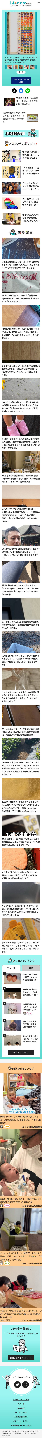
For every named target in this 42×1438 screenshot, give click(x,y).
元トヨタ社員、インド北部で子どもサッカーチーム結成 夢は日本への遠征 (31, 189)
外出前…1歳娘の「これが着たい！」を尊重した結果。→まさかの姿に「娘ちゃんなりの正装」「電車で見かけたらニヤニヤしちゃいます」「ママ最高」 (21, 443)
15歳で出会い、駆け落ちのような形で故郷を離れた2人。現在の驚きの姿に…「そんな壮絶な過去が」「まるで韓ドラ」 (21, 841)
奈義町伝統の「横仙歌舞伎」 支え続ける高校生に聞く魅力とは (27, 100)
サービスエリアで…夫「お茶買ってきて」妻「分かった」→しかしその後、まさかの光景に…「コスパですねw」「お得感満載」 (20, 731)
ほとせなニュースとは (21, 1399)
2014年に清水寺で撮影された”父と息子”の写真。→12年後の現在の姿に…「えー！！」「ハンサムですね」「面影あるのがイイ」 (21, 553)
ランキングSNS (21, 1412)
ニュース (11, 968)
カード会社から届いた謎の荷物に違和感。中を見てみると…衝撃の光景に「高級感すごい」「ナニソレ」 (21, 624)
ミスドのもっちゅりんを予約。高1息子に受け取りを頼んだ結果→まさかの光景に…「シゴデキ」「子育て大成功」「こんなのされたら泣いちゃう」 (21, 697)
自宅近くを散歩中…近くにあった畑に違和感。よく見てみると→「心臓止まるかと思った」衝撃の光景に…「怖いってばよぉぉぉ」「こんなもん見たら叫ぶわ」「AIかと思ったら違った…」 (21, 768)
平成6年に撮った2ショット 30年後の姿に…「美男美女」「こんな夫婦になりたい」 (30, 994)
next (36, 33)
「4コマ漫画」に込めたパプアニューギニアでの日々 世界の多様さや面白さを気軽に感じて (31, 175)
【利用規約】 (21, 1408)
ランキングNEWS (21, 1417)
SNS (30, 968)
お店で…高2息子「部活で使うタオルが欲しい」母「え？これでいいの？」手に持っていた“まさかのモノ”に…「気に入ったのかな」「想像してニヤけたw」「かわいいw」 (21, 807)
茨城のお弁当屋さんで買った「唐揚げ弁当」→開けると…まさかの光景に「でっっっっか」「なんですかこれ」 (20, 298)
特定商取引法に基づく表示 (21, 1425)
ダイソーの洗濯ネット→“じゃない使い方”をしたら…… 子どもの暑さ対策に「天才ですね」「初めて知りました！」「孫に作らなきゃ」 (21, 947)
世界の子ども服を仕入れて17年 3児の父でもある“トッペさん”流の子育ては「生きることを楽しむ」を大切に (31, 160)
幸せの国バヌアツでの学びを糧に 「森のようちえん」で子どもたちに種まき (30, 220)
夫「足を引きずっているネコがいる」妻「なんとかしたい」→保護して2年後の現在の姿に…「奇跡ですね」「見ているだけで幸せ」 (20, 660)
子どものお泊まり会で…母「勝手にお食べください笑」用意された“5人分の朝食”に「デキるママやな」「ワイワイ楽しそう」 (20, 264)
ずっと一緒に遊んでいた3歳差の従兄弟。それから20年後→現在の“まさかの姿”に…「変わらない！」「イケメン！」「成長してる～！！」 (21, 370)
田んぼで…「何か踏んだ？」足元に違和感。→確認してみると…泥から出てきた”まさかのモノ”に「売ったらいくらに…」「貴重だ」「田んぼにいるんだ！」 (20, 407)
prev (6, 33)
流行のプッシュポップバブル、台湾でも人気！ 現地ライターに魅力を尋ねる (30, 204)
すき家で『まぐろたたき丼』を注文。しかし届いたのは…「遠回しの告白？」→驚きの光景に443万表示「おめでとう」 (20, 875)
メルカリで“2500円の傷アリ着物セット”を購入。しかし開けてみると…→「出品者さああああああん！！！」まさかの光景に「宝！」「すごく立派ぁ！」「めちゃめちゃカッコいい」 (21, 515)
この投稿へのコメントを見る (21, 80)
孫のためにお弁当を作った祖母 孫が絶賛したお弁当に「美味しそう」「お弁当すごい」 (30, 1028)
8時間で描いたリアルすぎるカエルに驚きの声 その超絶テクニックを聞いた (14, 117)
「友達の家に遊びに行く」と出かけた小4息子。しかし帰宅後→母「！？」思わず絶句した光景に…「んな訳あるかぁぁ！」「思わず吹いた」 (20, 333)
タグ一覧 (21, 1404)
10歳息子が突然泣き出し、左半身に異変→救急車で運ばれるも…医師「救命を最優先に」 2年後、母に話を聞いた (21, 478)
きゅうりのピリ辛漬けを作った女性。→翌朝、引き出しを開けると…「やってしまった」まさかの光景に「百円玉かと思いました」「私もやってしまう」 (21, 910)
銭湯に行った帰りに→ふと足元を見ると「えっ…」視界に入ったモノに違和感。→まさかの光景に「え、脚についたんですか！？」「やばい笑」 (21, 590)
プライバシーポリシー (21, 1421)
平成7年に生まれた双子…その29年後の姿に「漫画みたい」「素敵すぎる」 (30, 979)
